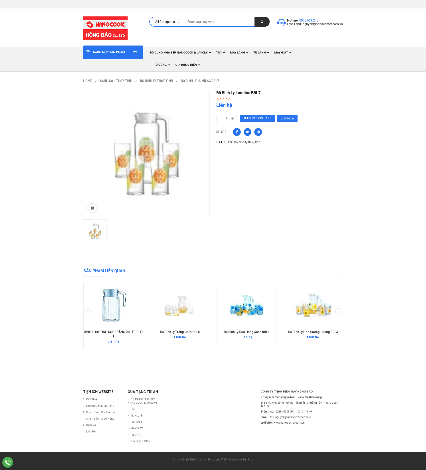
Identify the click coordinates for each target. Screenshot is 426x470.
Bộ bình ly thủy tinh (156, 81)
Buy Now (287, 118)
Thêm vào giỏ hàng (258, 118)
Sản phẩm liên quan (104, 270)
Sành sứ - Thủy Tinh (116, 81)
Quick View (113, 296)
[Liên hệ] (8, 462)
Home (87, 81)
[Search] (262, 22)
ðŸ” (92, 208)
